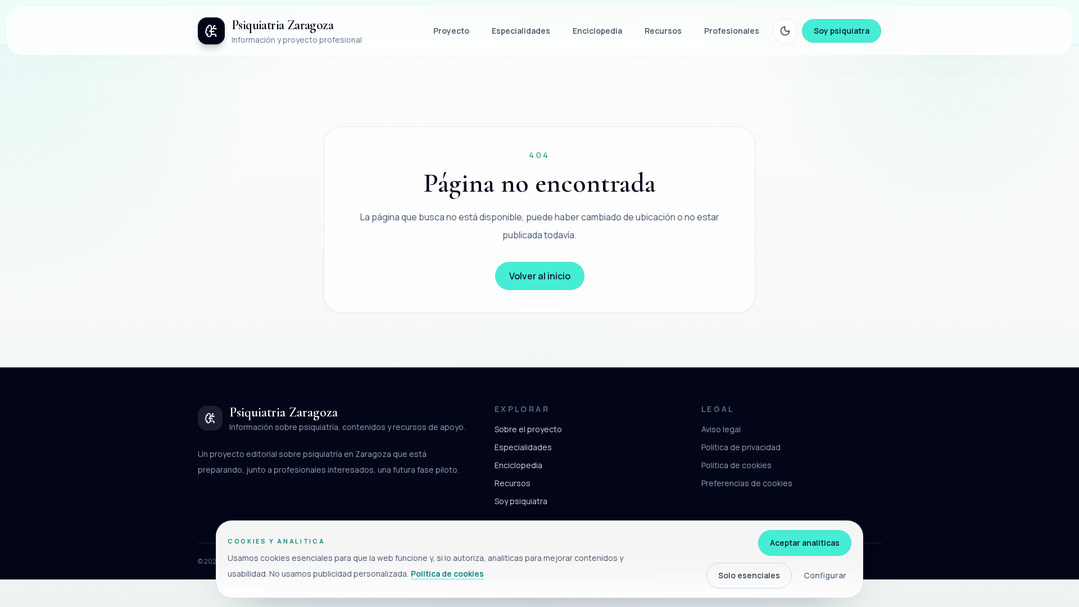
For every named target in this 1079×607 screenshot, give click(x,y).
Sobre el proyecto (528, 429)
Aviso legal (721, 429)
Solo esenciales (749, 575)
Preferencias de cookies (746, 483)
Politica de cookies (736, 465)
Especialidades (521, 30)
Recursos (663, 30)
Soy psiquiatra (841, 30)
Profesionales (731, 30)
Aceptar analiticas (805, 542)
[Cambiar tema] (785, 31)
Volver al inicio (539, 276)
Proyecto (451, 30)
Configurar (825, 575)
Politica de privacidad (741, 447)
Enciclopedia (597, 30)
